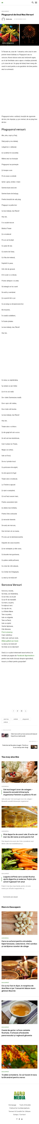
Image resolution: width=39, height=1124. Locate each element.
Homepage (12, 1105)
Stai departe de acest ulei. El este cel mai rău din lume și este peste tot (20, 835)
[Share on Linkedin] (25, 711)
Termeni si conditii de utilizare (19, 1111)
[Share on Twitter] (17, 711)
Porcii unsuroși (7, 632)
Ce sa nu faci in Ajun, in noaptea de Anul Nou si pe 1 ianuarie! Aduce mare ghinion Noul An (18, 988)
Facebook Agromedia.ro (25, 656)
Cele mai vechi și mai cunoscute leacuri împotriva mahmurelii (24, 735)
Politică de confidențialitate (19, 1108)
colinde (16, 719)
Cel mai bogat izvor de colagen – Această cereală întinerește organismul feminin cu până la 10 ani (19, 792)
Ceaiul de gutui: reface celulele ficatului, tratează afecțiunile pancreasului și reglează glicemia (17, 1033)
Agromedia (5, 786)
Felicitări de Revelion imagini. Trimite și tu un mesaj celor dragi (15, 746)
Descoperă (5, 11)
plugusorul (26, 719)
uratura (6, 722)
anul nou (6, 719)
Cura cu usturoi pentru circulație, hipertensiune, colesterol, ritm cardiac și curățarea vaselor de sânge (19, 943)
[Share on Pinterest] (21, 711)
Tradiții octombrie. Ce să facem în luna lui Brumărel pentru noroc (19, 1076)
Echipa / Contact (19, 1115)
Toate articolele (25, 1105)
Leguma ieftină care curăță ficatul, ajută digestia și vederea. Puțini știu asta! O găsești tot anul (19, 879)
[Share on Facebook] (13, 711)
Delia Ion (9, 19)
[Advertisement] (19, 93)
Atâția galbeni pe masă (10, 641)
